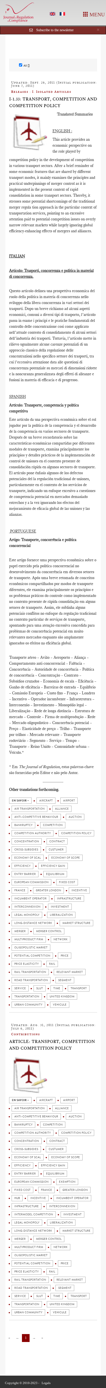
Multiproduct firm (28, 939)
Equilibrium (55, 874)
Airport (69, 800)
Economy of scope (65, 857)
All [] (26, 65)
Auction (75, 817)
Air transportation (29, 808)
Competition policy (76, 833)
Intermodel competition (33, 1214)
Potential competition (32, 955)
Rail (52, 963)
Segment (64, 980)
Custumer (56, 849)
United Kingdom (62, 996)
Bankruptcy (23, 825)
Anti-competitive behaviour (36, 817)
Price (65, 955)
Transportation (26, 996)
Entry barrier (25, 874)
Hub (17, 1198)
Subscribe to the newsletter (55, 30)
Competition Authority (32, 833)
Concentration (26, 841)
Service (20, 988)
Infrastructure (69, 898)
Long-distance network (33, 923)
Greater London (48, 890)
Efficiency (22, 866)
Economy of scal (27, 857)
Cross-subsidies (26, 849)
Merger (20, 931)
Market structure (76, 923)
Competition (53, 825)
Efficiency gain (53, 866)
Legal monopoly (26, 915)
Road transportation (31, 980)
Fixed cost (67, 882)
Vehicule (60, 1004)
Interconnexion (27, 906)
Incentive (79, 890)
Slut (39, 988)
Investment (60, 906)
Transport (79, 988)
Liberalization (61, 915)
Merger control (49, 931)
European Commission (31, 882)
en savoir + (20, 800)
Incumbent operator (30, 898)
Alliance (62, 808)
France (19, 890)
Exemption (67, 1181)
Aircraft (46, 800)
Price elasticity (26, 963)
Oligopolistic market (31, 947)
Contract (57, 841)
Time (56, 988)
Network (60, 939)
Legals (46, 1383)
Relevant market (69, 972)
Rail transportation (30, 972)
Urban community (28, 1004)
